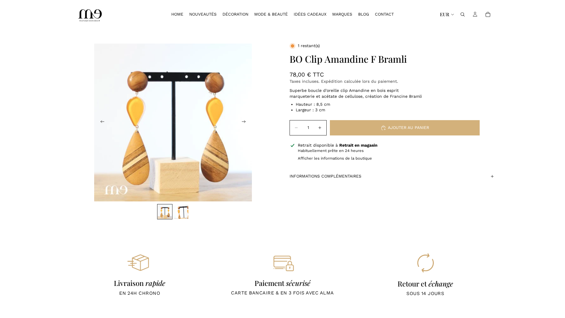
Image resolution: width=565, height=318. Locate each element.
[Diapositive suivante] (245, 122)
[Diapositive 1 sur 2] (165, 212)
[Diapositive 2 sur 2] (181, 212)
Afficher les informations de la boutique (335, 158)
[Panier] (487, 14)
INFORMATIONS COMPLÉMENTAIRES (325, 176)
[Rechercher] (462, 14)
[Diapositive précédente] (100, 122)
